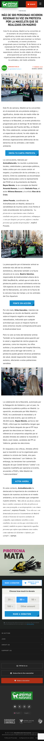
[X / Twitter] (20, 707)
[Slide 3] (23, 255)
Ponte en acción (22, 303)
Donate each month (33, 583)
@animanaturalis (15, 69)
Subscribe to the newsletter (23, 673)
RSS (38, 738)
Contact (6, 656)
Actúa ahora (22, 481)
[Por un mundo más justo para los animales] (10, 4)
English (18, 713)
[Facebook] (15, 707)
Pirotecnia (22, 11)
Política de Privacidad (11, 738)
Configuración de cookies (26, 738)
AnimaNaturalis (13, 66)
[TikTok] (29, 707)
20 (10, 599)
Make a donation (12, 583)
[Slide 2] (20, 255)
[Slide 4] (27, 255)
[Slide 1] (16, 255)
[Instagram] (24, 707)
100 (10, 606)
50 (33, 599)
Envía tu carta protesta (22, 153)
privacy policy (30, 624)
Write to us (23, 666)
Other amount (28, 606)
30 (22, 599)
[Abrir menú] (40, 4)
